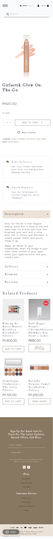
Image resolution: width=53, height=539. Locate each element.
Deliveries (26, 502)
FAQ (26, 510)
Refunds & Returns (26, 506)
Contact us (26, 498)
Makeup (44, 139)
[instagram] (24, 467)
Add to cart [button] (13, 349)
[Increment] (10, 122)
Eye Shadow (31, 139)
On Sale (26, 487)
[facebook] (28, 467)
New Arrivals (26, 483)
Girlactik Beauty (13, 142)
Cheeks (13, 139)
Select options (39, 348)
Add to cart (30, 122)
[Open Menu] (5, 5)
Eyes (38, 139)
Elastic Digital (32, 534)
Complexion (21, 139)
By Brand (26, 478)
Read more (39, 401)
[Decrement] (4, 122)
